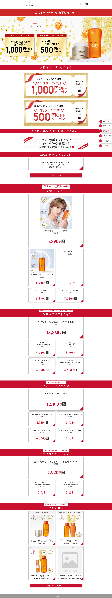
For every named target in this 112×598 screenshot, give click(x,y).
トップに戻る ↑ (56, 596)
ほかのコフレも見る (56, 175)
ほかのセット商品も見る (56, 586)
